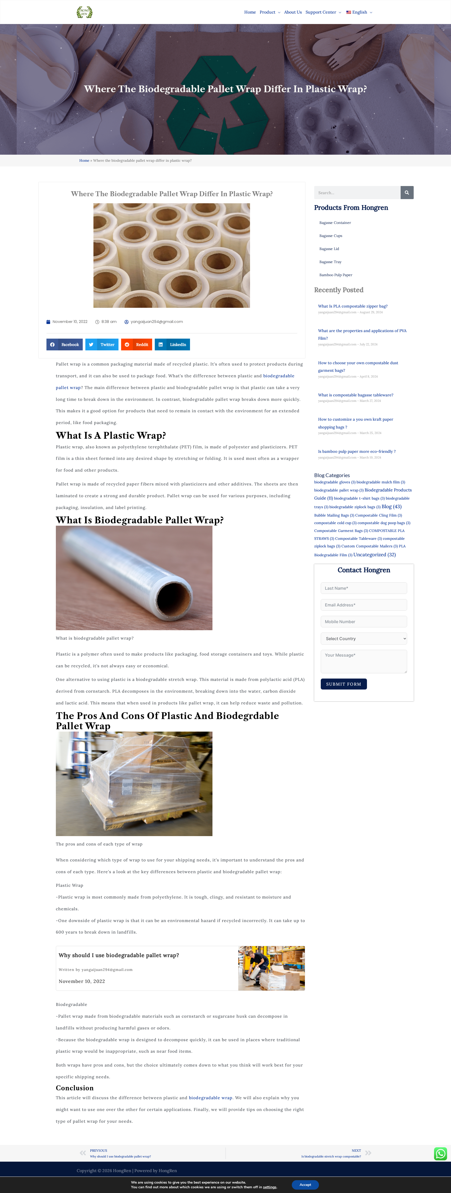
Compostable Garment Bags (341, 530)
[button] (278, 12)
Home (84, 160)
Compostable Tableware (358, 538)
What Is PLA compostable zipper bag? (353, 306)
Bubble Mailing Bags (334, 515)
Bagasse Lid (329, 248)
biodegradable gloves (334, 482)
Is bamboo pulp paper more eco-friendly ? (357, 451)
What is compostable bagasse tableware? (355, 394)
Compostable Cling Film (378, 515)
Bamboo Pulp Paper (335, 275)
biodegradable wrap (211, 1097)
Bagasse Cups (330, 235)
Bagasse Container (335, 222)
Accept (305, 1184)
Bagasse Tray (330, 261)
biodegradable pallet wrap (339, 490)
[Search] (407, 192)
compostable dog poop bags (384, 522)
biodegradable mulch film (381, 482)
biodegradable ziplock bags (355, 507)
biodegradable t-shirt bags (359, 498)
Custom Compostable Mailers (369, 546)
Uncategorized (374, 554)
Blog (392, 506)
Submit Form (343, 684)
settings (269, 1187)
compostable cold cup (335, 522)
